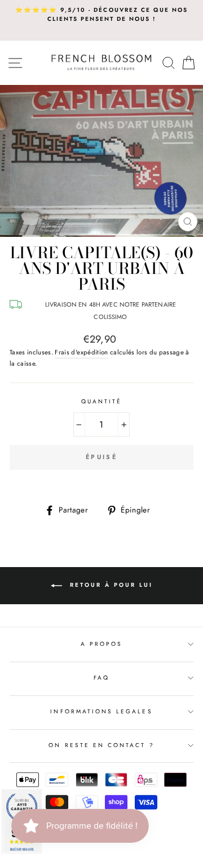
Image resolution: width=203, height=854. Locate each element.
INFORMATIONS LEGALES (101, 711)
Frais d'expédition (81, 352)
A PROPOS (101, 644)
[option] (101, 15)
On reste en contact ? (101, 745)
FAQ (101, 677)
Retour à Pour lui (110, 585)
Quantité (101, 401)
